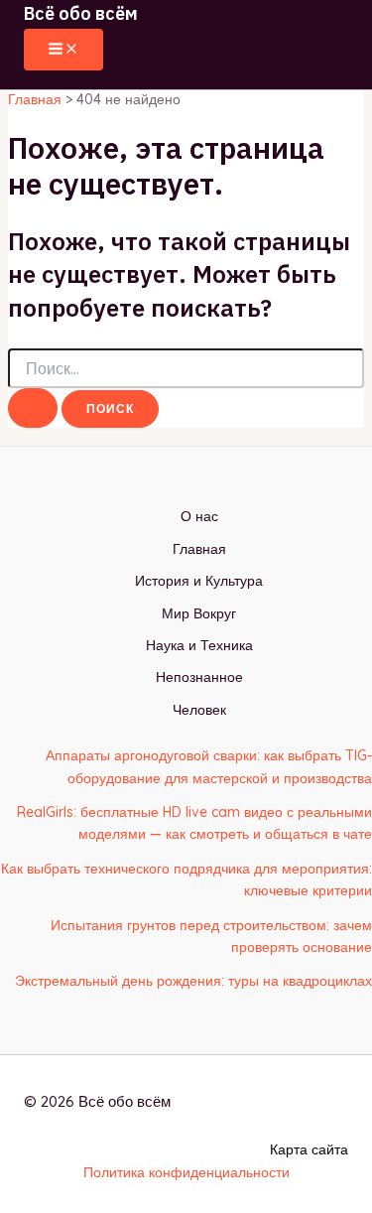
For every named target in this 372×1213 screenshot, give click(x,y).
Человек (199, 710)
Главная (199, 549)
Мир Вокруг (199, 613)
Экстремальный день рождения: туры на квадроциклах (193, 981)
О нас (199, 516)
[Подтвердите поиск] (33, 408)
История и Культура (199, 581)
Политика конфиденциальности (186, 1172)
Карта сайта (309, 1149)
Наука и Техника (199, 645)
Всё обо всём (81, 13)
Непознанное (199, 677)
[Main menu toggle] (63, 49)
